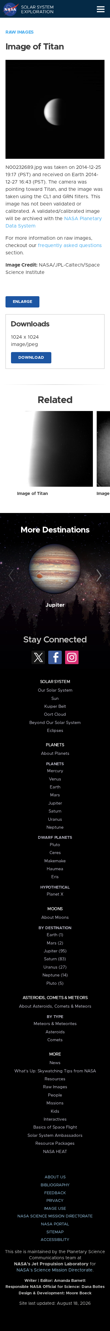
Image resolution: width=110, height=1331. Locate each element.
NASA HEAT (55, 1152)
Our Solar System (55, 690)
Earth (55, 787)
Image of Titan (32, 494)
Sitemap (55, 1232)
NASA (8, 9)
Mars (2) (55, 943)
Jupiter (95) (55, 951)
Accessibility (55, 1240)
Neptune (55, 827)
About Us (55, 1177)
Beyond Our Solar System (55, 723)
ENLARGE (22, 302)
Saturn (55, 811)
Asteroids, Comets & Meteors (55, 998)
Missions (55, 1103)
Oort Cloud (55, 714)
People (55, 1095)
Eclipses (55, 731)
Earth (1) (55, 935)
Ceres (55, 853)
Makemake (55, 861)
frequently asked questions (70, 245)
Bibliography (55, 1185)
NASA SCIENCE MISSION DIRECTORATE (55, 1216)
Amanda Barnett (70, 1281)
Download (31, 358)
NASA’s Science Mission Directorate (54, 1270)
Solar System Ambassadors (55, 1135)
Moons (54, 909)
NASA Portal (55, 1224)
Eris (55, 877)
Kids (55, 1111)
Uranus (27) (55, 967)
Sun (55, 698)
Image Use (55, 1209)
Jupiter (55, 605)
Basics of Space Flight (55, 1127)
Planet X (55, 894)
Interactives (55, 1119)
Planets (55, 745)
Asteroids (55, 1032)
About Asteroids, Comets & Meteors (55, 1006)
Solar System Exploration (34, 9)
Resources (55, 1079)
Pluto (55, 845)
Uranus (55, 819)
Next (98, 576)
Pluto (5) (55, 983)
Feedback (55, 1193)
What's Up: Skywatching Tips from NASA (55, 1071)
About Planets (55, 753)
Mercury (55, 771)
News (55, 1063)
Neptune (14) (55, 975)
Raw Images (20, 32)
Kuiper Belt (55, 706)
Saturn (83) (55, 959)
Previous (12, 576)
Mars (55, 795)
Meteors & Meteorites (55, 1024)
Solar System (55, 682)
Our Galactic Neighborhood (34, 23)
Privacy (55, 1201)
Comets (55, 1040)
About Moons (55, 917)
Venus (55, 779)
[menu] (101, 9)
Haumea (55, 869)
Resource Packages (55, 1143)
